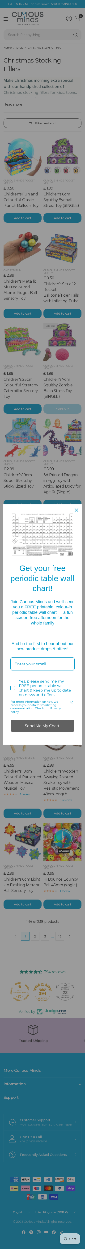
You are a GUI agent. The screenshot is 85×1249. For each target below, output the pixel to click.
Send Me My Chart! (42, 726)
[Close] (76, 510)
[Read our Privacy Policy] (72, 702)
